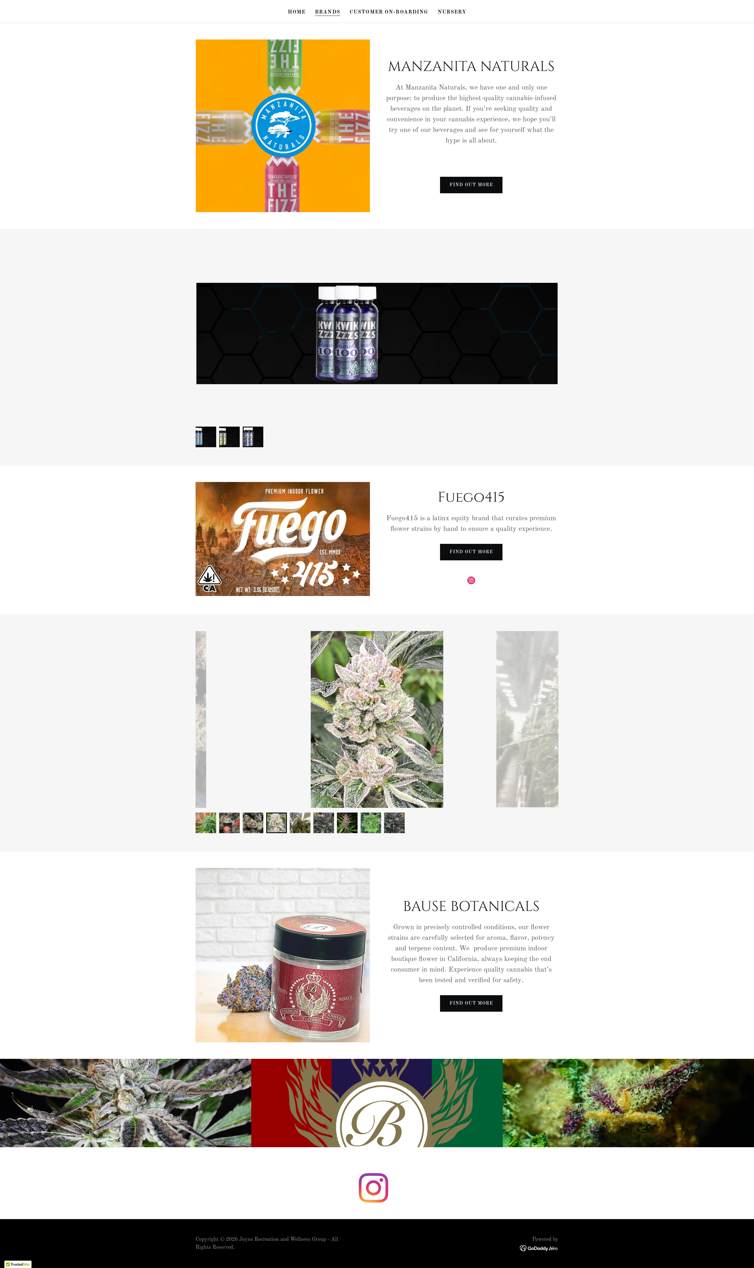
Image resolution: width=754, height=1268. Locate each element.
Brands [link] (327, 12)
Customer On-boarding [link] (389, 12)
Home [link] (297, 12)
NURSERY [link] (452, 12)
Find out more (471, 185)
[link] (471, 580)
